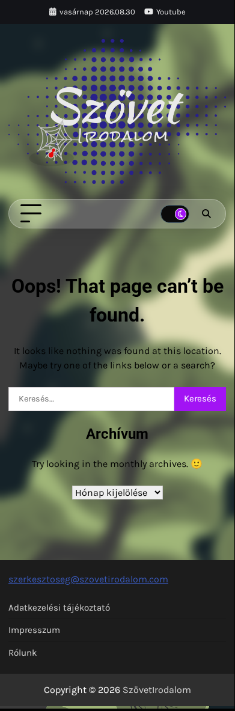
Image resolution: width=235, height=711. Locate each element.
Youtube (171, 11)
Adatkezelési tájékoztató (59, 607)
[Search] (206, 214)
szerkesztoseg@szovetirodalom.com (88, 579)
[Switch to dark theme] (174, 214)
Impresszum (34, 629)
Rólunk (22, 652)
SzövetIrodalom (157, 689)
